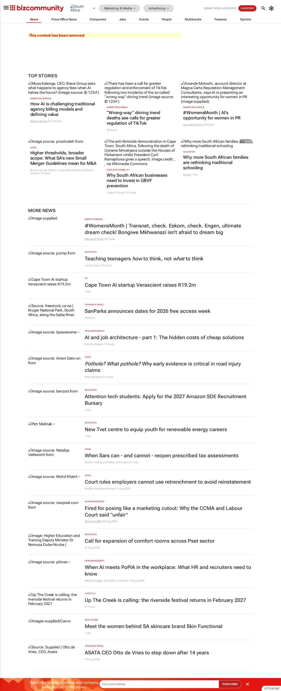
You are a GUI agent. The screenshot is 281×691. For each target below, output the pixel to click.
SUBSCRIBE (230, 684)
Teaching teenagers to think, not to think (144, 259)
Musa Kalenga (39, 121)
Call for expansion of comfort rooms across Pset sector (149, 541)
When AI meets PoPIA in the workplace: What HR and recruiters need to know (168, 570)
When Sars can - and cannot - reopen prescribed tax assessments (161, 456)
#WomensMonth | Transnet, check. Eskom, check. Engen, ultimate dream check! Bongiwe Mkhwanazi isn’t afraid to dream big (163, 229)
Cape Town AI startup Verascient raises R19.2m (140, 285)
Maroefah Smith (94, 239)
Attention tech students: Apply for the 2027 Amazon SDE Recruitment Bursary (165, 400)
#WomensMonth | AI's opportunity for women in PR (211, 115)
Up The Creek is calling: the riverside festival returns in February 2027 (165, 600)
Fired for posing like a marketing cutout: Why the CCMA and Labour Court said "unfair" (163, 511)
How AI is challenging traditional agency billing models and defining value (62, 109)
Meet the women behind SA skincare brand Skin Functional (153, 626)
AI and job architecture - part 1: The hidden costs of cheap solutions (164, 337)
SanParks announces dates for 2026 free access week (147, 311)
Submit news (212, 8)
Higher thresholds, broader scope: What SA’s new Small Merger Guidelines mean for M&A (63, 158)
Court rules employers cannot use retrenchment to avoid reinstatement (168, 482)
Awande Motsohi (193, 124)
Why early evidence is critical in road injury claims (163, 367)
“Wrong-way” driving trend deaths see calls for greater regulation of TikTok (133, 118)
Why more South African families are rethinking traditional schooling (215, 162)
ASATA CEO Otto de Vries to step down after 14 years (147, 653)
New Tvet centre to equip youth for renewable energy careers (156, 429)
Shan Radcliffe (93, 521)
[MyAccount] (272, 8)
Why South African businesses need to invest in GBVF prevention (137, 180)
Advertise (229, 8)
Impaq (187, 174)
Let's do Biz (271, 688)
